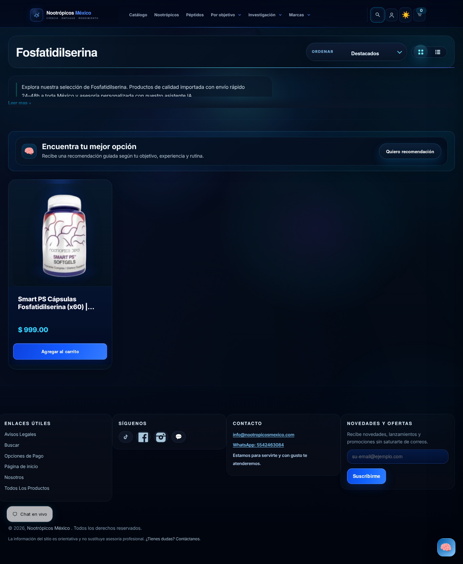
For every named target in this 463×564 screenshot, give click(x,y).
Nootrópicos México (49, 528)
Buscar (11, 445)
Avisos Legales (20, 434)
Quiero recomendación (410, 151)
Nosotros (14, 477)
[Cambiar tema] (405, 14)
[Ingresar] (391, 14)
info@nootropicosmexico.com (263, 435)
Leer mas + (20, 102)
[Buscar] (377, 14)
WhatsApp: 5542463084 (258, 445)
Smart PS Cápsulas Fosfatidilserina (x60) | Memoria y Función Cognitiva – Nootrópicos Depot (55, 303)
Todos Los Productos (26, 488)
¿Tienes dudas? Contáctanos (173, 539)
